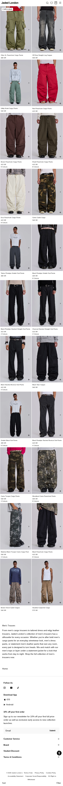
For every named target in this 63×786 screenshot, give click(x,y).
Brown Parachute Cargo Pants (11, 162)
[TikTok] (18, 687)
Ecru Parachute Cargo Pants (10, 217)
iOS (8, 699)
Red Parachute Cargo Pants (42, 108)
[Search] (47, 2)
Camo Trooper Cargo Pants (10, 496)
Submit (52, 731)
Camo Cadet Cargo (38, 217)
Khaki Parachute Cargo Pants (42, 162)
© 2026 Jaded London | (14, 773)
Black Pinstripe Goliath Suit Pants (43, 273)
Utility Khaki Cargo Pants (9, 108)
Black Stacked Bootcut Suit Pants (12, 384)
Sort (4, 783)
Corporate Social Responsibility (35, 776)
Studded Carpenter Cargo (41, 607)
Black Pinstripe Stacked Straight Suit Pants (15, 329)
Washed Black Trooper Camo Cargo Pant (15, 552)
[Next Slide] (29, 30)
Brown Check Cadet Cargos (10, 607)
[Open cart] (56, 2)
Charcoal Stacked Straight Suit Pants (45, 329)
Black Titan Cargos (38, 384)
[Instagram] (5, 687)
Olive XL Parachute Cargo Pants (12, 55)
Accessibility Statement (15, 776)
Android (9, 704)
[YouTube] (11, 687)
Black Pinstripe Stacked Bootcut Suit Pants (47, 440)
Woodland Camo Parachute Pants (44, 496)
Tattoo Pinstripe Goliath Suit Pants (12, 273)
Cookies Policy (51, 773)
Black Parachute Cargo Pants (42, 552)
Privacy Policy (39, 773)
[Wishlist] (51, 3)
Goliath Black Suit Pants (9, 440)
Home (5, 669)
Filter (59, 783)
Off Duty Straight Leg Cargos (42, 55)
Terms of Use (28, 773)
